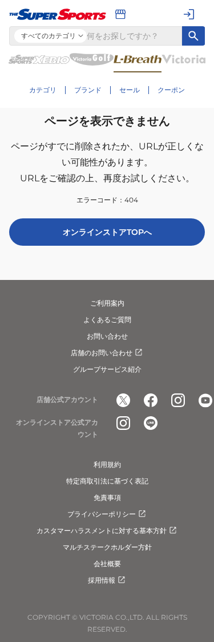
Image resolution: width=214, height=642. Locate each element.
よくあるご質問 (107, 319)
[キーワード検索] (193, 36)
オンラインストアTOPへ (107, 232)
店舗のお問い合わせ (101, 352)
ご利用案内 (107, 303)
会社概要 (107, 563)
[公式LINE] (151, 423)
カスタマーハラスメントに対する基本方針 (102, 530)
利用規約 (107, 464)
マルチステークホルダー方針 (107, 547)
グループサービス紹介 (107, 369)
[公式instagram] (178, 400)
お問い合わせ (107, 336)
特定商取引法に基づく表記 (107, 481)
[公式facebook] (151, 400)
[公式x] (123, 400)
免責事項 (107, 497)
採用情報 (101, 580)
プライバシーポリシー (101, 514)
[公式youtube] (205, 400)
